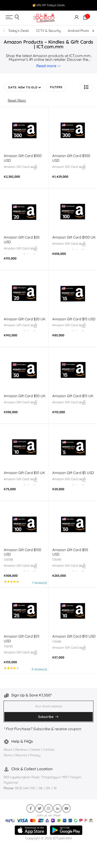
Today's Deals (18, 31)
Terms (8, 755)
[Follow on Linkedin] (57, 808)
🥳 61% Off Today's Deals (48, 5)
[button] (86, 87)
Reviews (21, 749)
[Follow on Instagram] (48, 808)
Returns (21, 755)
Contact (49, 749)
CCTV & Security (48, 31)
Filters (56, 87)
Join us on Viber (48, 815)
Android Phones (79, 31)
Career (35, 749)
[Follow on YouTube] (66, 808)
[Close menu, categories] (69, 8)
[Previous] (4, 30)
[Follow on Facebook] (30, 808)
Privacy (35, 755)
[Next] (93, 30)
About (8, 749)
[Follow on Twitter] (39, 808)
